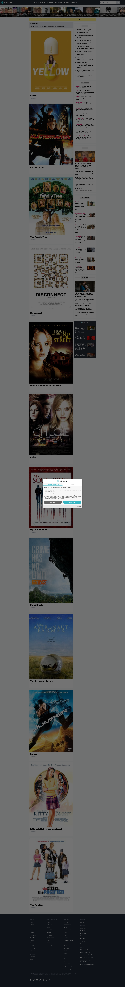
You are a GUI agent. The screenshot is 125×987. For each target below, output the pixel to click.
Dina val (72, 484)
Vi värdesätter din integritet (53, 484)
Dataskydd (79, 506)
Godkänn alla (72, 502)
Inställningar (52, 502)
